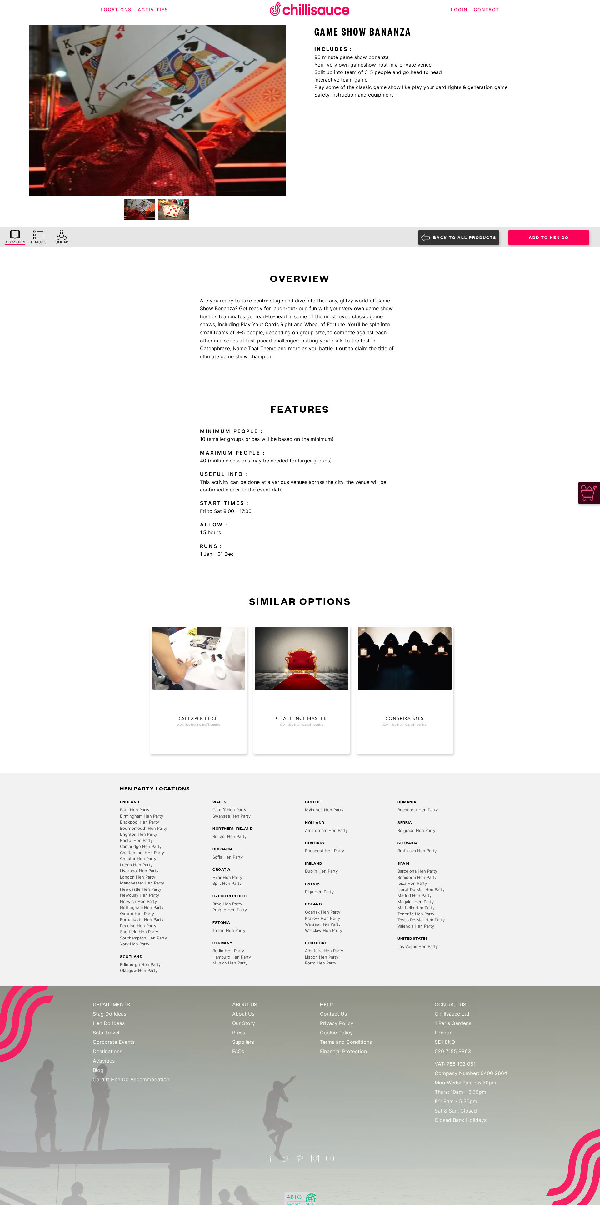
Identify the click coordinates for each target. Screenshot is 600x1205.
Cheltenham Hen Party (142, 852)
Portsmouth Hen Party (141, 919)
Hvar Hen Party (227, 877)
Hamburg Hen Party (231, 956)
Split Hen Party (227, 883)
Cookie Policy (336, 1032)
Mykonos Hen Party (324, 809)
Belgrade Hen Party (416, 830)
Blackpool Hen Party (139, 821)
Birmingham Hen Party (141, 816)
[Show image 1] (139, 209)
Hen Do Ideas (109, 1023)
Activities (104, 1061)
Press (238, 1032)
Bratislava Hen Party (417, 850)
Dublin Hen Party (321, 871)
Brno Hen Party (227, 903)
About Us (243, 1014)
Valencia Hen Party (416, 926)
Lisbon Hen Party (321, 956)
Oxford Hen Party (137, 913)
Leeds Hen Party (136, 864)
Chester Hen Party (138, 858)
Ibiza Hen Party (412, 883)
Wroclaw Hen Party (323, 930)
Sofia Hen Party (227, 856)
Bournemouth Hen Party (143, 828)
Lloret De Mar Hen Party (421, 889)
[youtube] (330, 1158)
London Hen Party (137, 876)
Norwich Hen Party (138, 901)
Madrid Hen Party (415, 895)
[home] (309, 10)
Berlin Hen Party (228, 950)
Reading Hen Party (138, 925)
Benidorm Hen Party (417, 877)
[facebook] (270, 1158)
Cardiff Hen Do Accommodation (131, 1079)
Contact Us (333, 1014)
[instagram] (315, 1158)
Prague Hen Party (229, 909)
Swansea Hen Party (231, 816)
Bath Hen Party (134, 809)
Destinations (107, 1051)
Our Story (243, 1023)
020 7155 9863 (453, 1051)
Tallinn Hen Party (228, 930)
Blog (98, 1070)
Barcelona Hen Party (417, 871)
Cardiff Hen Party (229, 809)
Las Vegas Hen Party (418, 946)
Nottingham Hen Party (141, 907)
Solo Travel (106, 1032)
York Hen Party (134, 943)
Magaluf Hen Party (416, 901)
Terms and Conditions (346, 1042)
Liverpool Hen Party (139, 870)
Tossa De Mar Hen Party (421, 919)
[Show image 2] (173, 209)
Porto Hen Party (320, 962)
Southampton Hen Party (143, 937)
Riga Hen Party (319, 891)
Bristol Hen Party (136, 840)
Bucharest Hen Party (418, 809)
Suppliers (243, 1042)
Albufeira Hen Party (324, 950)
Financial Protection (343, 1051)
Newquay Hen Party (139, 895)
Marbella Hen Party (416, 907)
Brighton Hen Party (138, 834)
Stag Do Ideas (109, 1014)
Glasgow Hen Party (139, 970)
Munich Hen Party (230, 962)
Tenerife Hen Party (416, 913)
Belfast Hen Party (229, 836)
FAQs (238, 1051)
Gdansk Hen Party (322, 911)
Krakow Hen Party (322, 918)
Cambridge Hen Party (141, 846)
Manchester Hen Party (142, 882)
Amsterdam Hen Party (326, 830)
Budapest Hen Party (324, 850)
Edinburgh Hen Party (140, 964)
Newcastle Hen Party (140, 889)
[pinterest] (300, 1158)
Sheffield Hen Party (139, 931)
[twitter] (285, 1158)
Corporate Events (114, 1042)
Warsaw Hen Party (323, 924)
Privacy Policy (336, 1023)
